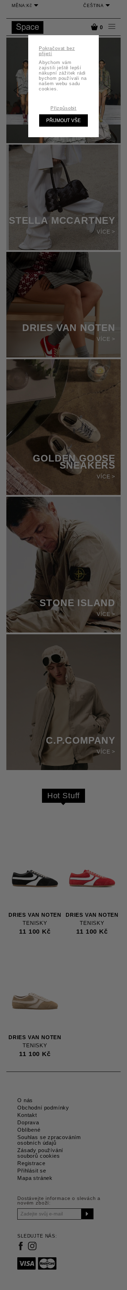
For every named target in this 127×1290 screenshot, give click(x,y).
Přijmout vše (63, 120)
